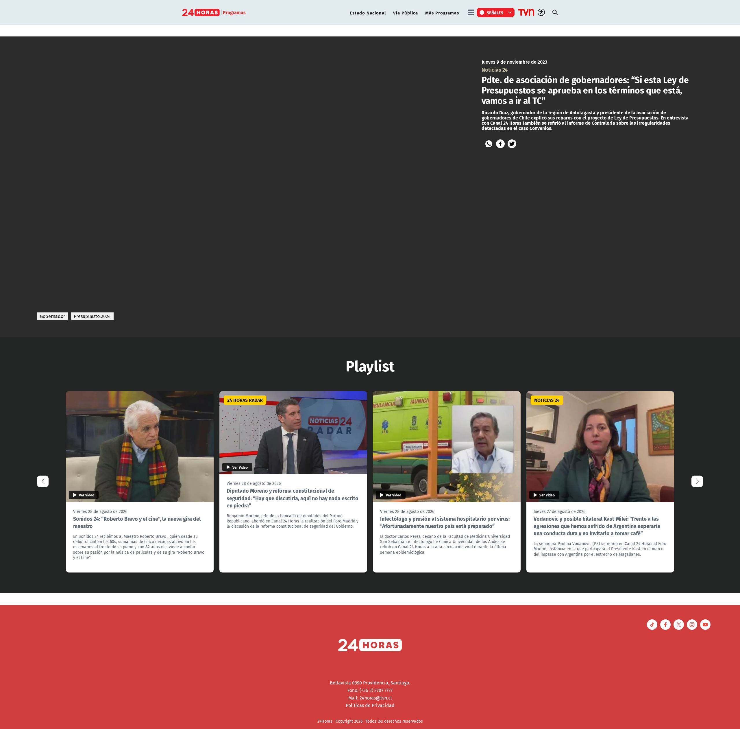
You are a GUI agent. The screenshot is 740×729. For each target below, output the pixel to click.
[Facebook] (500, 143)
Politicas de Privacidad (370, 705)
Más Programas (442, 12)
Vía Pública (405, 12)
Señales (495, 12)
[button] (697, 481)
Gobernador (52, 316)
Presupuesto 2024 (92, 316)
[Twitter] (512, 143)
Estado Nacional (368, 12)
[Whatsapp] (488, 143)
